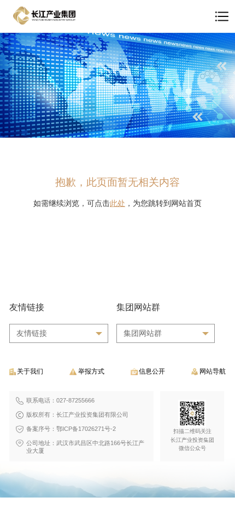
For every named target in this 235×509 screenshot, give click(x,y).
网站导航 (212, 371)
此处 (117, 203)
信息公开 (152, 371)
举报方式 (91, 371)
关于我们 (30, 371)
